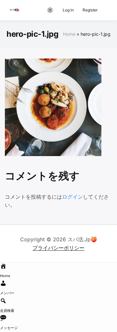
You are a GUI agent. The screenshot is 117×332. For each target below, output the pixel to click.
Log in (68, 9)
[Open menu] (105, 10)
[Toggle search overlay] (39, 10)
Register (90, 9)
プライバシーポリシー (58, 248)
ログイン (72, 196)
